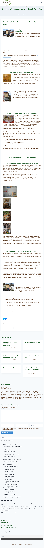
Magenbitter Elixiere (9, 458)
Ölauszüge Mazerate (9, 469)
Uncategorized (6, 443)
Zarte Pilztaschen (5, 510)
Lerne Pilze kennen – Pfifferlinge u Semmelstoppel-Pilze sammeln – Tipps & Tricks (19, 503)
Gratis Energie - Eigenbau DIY (32, 6)
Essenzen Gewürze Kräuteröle (11, 453)
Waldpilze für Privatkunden (11, 461)
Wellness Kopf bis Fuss (8, 464)
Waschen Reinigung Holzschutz (12, 481)
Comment (3, 408)
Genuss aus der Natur (10, 451)
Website (32, 425)
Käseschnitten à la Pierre (9, 367)
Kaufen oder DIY (8, 479)
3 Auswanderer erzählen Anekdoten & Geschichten (16, 6)
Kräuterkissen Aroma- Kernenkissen (13, 482)
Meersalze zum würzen (10, 456)
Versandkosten (4, 532)
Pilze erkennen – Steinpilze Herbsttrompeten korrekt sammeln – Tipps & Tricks (18, 506)
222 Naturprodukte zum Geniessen (10, 444)
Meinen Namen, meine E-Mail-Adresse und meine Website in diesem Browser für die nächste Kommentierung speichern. (20, 429)
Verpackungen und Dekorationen (12, 486)
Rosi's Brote (8, 449)
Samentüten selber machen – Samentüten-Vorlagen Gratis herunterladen (10, 344)
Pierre (20, 14)
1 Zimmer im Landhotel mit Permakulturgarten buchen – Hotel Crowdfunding (32, 369)
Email (17, 425)
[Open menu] (42, 3)
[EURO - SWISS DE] (6, 3)
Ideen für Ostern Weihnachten (11, 484)
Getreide (7, 492)
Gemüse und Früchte (9, 489)
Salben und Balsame (9, 471)
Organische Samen (7, 487)
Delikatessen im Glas (9, 448)
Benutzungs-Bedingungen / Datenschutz (10, 531)
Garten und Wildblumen (10, 494)
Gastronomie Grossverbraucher (12, 463)
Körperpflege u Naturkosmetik (11, 466)
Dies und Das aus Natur (8, 477)
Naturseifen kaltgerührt (10, 476)
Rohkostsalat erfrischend (6, 512)
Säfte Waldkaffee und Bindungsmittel (13, 446)
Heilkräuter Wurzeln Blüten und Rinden (13, 468)
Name (3, 425)
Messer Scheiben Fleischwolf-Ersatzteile (12, 496)
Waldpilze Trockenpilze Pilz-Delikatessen (12, 459)
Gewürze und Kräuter (10, 491)
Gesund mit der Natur (10, 472)
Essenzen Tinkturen (9, 474)
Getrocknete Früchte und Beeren (12, 454)
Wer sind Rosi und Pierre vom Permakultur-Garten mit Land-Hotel (15, 508)
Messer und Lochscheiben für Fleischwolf (14, 497)
